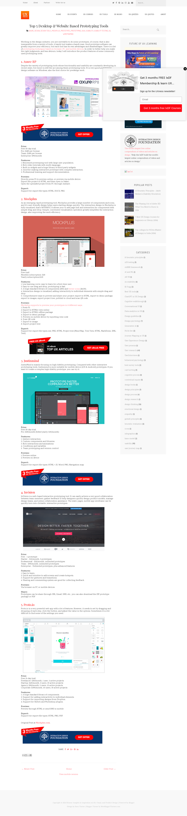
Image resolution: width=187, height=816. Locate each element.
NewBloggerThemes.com (110, 806)
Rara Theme (80, 806)
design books (130, 385)
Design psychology (132, 321)
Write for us (60, 3)
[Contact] (132, 3)
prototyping (76, 31)
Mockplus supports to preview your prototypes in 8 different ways (51, 305)
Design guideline (132, 316)
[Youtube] (129, 3)
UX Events (72, 14)
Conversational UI (132, 306)
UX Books (118, 14)
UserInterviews (131, 355)
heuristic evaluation (133, 424)
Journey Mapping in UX (134, 336)
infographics (130, 434)
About (35, 3)
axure (31, 31)
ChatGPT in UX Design (134, 296)
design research (131, 399)
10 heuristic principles (134, 257)
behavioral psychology (134, 360)
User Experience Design (135, 340)
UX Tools (104, 14)
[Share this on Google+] (71, 749)
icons (127, 429)
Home (25, 3)
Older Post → (110, 769)
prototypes (65, 31)
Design (37, 31)
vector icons (74, 289)
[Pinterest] (119, 3)
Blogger (131, 803)
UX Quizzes (133, 14)
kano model (130, 438)
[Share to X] (28, 755)
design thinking (131, 404)
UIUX (83, 31)
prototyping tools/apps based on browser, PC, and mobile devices (53, 49)
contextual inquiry (132, 380)
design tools (46, 31)
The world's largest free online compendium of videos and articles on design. (141, 152)
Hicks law (129, 331)
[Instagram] (125, 3)
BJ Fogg (128, 287)
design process (131, 394)
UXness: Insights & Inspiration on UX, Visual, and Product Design (92, 803)
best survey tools (132, 365)
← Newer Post (28, 769)
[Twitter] (113, 3)
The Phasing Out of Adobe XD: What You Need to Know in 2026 (148, 207)
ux (110, 31)
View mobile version (68, 774)
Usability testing (101, 31)
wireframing (68, 34)
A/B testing (129, 262)
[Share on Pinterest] (74, 749)
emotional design (132, 409)
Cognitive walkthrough (134, 301)
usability (89, 31)
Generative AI (130, 326)
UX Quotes (149, 14)
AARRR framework (132, 267)
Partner (47, 3)
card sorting (130, 370)
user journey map (132, 448)
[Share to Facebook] (30, 755)
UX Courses (88, 14)
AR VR (127, 277)
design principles (132, 389)
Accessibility (130, 282)
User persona (130, 345)
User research (130, 350)
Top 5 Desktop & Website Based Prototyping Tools (68, 26)
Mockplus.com (43, 723)
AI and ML (129, 272)
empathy (128, 414)
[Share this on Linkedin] (77, 749)
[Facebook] (116, 3)
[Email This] (23, 755)
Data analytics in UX (133, 311)
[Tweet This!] (68, 749)
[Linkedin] (122, 3)
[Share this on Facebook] (65, 749)
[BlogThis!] (26, 755)
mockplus (56, 31)
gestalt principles (132, 419)
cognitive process (132, 375)
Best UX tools (130, 291)
